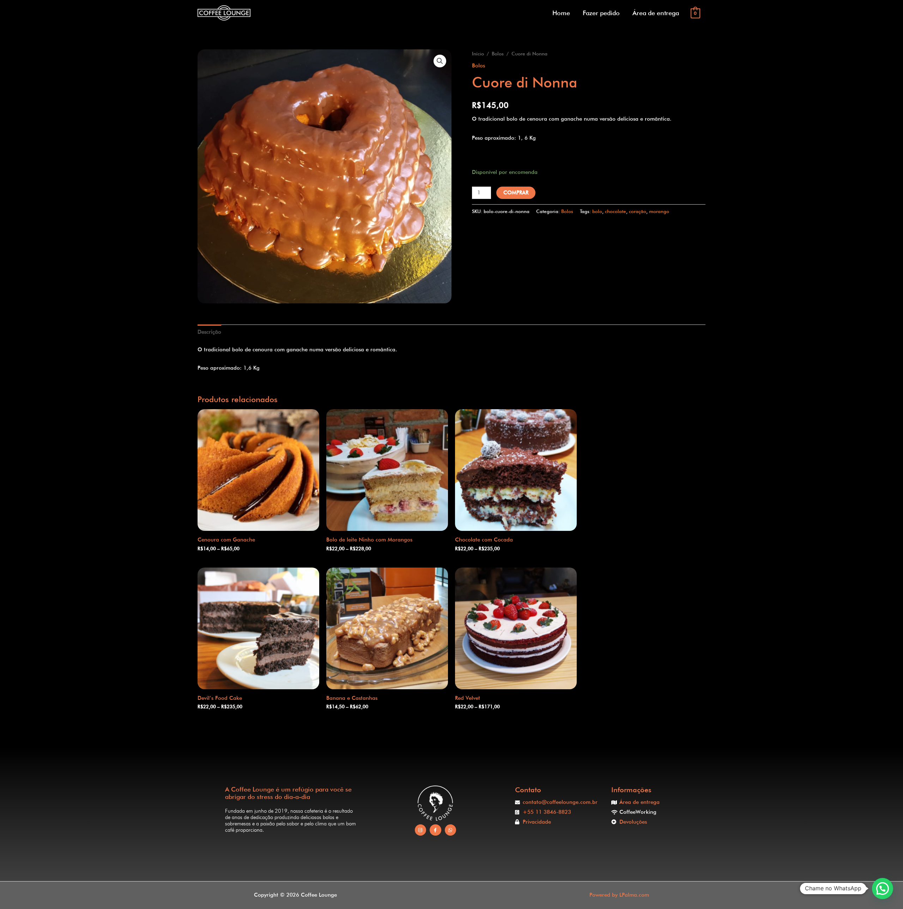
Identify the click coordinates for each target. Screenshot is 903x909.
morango (659, 211)
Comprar (515, 192)
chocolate (615, 211)
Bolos (498, 53)
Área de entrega (655, 13)
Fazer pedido (601, 13)
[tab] (209, 332)
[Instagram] (420, 830)
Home (561, 13)
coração (637, 211)
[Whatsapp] (450, 830)
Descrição (209, 332)
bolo (597, 211)
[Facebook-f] (435, 830)
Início (478, 53)
